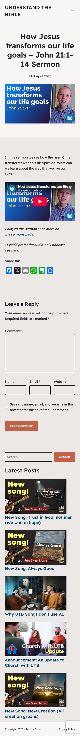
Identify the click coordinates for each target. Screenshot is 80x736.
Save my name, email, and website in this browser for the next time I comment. (42, 407)
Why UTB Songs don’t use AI (34, 614)
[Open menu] (72, 11)
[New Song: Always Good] (35, 547)
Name (10, 381)
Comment (14, 331)
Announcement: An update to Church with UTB (34, 662)
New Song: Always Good (30, 568)
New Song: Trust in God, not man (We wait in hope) (38, 520)
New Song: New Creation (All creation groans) (34, 713)
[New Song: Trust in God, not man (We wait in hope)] (35, 496)
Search (64, 457)
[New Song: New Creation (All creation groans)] (35, 690)
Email (34, 381)
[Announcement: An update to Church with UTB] (35, 639)
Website (60, 381)
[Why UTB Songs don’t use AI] (35, 593)
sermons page (22, 234)
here (14, 250)
